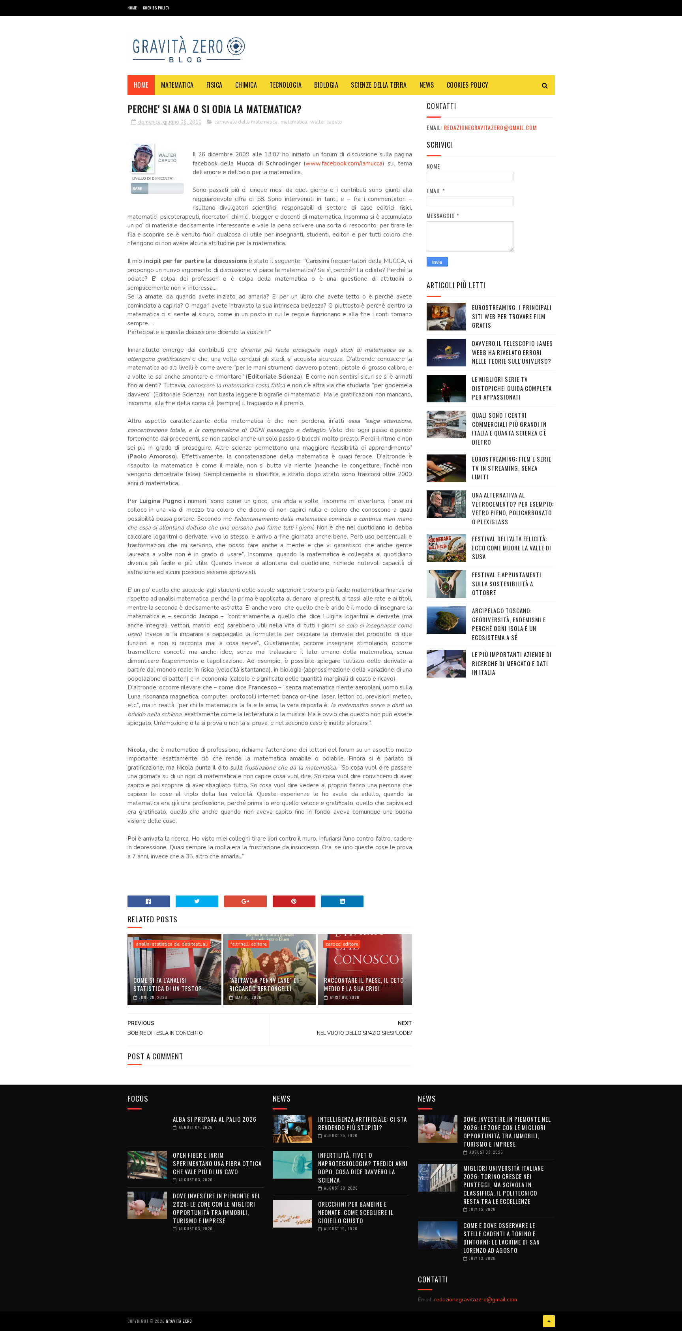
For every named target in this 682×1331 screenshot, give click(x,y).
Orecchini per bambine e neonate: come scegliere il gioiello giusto (355, 1212)
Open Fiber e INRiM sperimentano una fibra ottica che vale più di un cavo (217, 1163)
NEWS (427, 85)
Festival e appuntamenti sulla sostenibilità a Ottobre (506, 583)
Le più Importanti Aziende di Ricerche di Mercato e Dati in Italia (512, 663)
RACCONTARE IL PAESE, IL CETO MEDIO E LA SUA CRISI (364, 984)
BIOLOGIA (326, 85)
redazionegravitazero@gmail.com (490, 127)
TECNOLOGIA (286, 85)
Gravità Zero (179, 1321)
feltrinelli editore (248, 944)
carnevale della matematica (245, 122)
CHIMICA (246, 85)
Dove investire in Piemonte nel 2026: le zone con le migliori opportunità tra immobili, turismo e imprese (216, 1208)
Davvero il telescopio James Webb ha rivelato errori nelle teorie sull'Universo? (512, 352)
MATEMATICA (177, 85)
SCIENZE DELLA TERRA (379, 85)
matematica (294, 122)
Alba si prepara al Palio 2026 (215, 1119)
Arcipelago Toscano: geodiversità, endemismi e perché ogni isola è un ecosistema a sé (509, 624)
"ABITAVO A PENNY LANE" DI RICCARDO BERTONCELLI (264, 984)
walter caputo (326, 122)
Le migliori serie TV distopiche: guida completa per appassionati (512, 388)
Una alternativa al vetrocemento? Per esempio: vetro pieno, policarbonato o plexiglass (513, 508)
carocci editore (342, 944)
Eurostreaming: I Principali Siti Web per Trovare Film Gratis (512, 316)
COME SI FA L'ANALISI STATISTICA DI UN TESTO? (167, 984)
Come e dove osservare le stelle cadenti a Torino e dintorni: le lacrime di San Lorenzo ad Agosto (501, 1237)
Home (132, 8)
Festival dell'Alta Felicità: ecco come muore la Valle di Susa (511, 547)
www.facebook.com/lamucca (343, 163)
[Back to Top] (549, 1321)
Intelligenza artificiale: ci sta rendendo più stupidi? (362, 1123)
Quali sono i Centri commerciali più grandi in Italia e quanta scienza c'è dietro (509, 428)
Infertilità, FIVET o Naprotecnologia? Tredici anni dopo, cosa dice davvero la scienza (363, 1167)
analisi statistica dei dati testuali (172, 944)
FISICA (214, 85)
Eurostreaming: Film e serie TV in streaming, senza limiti (511, 467)
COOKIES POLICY (156, 8)
